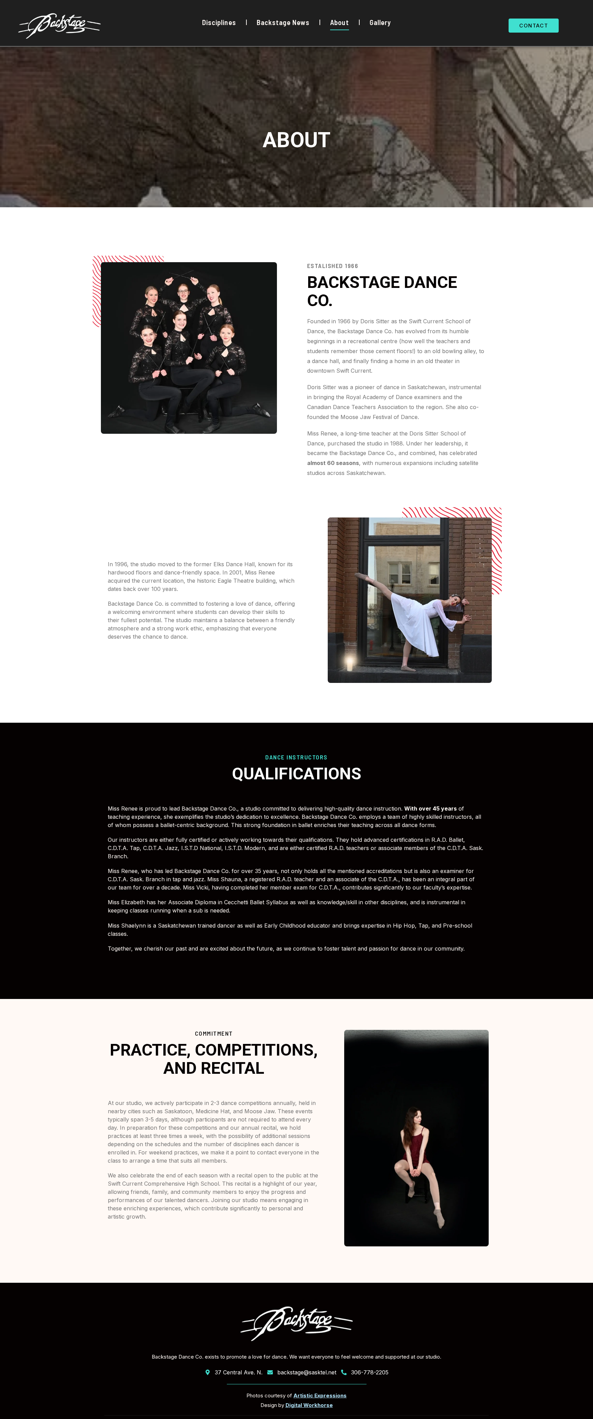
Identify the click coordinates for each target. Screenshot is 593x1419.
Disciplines (219, 22)
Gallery (380, 22)
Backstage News (283, 22)
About (339, 22)
